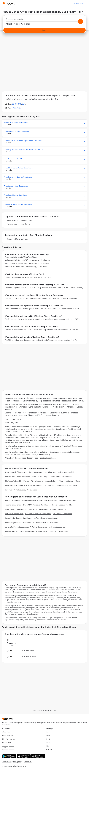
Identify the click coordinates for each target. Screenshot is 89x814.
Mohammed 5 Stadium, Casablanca (52, 509)
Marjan (26, 481)
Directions (49, 749)
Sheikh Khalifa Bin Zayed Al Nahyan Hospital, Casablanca (26, 531)
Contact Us (28, 762)
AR (11, 748)
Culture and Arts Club (66, 472)
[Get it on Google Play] (9, 756)
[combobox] (44, 20)
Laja (45, 477)
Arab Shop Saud (50, 472)
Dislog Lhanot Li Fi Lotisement (16, 472)
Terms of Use (6, 762)
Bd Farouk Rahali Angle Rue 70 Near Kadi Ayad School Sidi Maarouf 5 (30, 485)
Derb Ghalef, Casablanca (14, 514)
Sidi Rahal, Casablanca (67, 500)
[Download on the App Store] (23, 756)
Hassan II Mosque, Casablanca (63, 505)
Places (48, 735)
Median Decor (32, 490)
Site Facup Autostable (13, 481)
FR (5, 748)
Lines (47, 732)
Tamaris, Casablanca (13, 505)
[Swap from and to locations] (80, 21)
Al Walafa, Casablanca (38, 527)
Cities (47, 746)
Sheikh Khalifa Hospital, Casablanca (18, 518)
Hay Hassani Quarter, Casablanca (45, 523)
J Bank (77, 481)
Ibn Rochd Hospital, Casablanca (45, 518)
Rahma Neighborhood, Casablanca (18, 523)
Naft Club (8, 490)
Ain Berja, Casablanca (57, 527)
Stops (48, 742)
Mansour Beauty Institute (67, 485)
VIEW (30, 220)
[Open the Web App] (38, 756)
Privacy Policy (17, 762)
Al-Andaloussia (19, 490)
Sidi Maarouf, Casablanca (62, 514)
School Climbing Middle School (60, 477)
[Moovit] (8, 3)
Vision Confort (37, 477)
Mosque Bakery (51, 481)
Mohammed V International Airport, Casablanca (39, 500)
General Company (36, 472)
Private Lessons (37, 481)
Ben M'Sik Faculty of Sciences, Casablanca (21, 509)
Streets (48, 739)
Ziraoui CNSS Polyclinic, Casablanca (36, 505)
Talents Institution (66, 481)
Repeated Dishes (23, 477)
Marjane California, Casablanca (16, 527)
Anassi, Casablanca (12, 500)
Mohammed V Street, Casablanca (38, 514)
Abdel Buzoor (10, 477)
